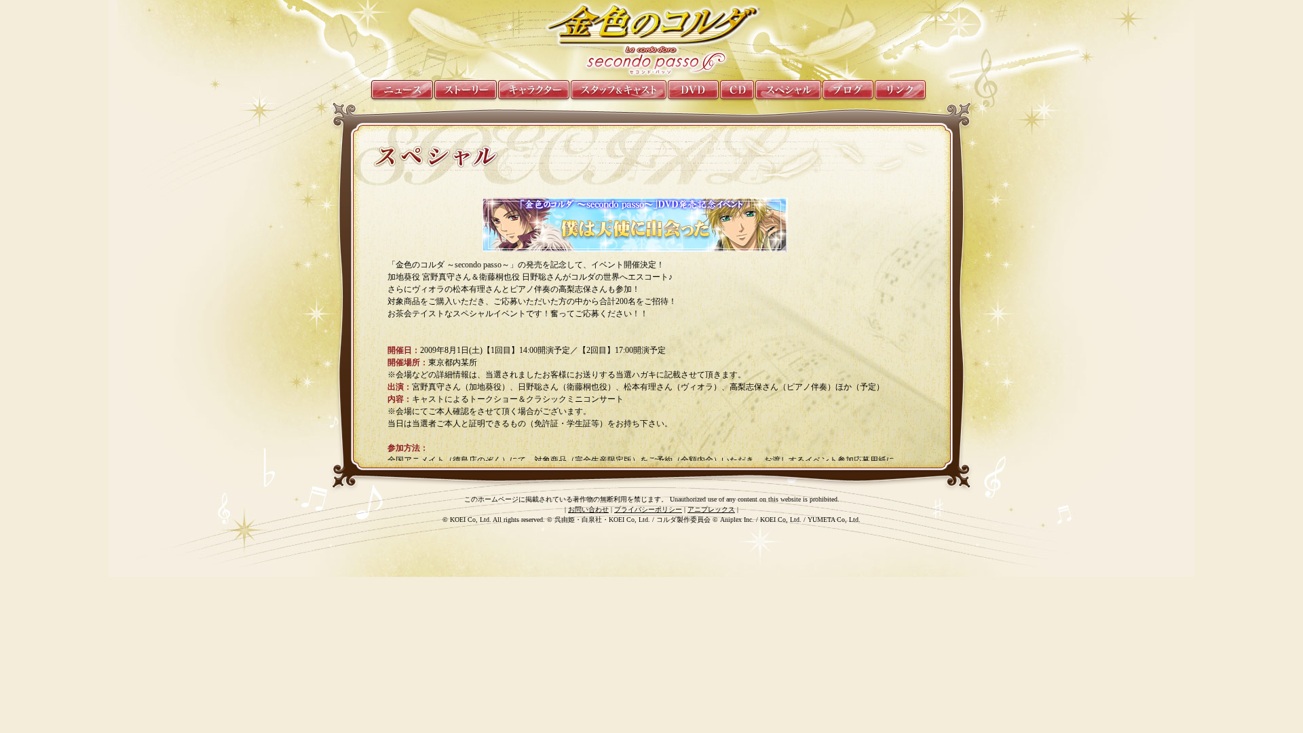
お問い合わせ (588, 509)
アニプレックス (711, 509)
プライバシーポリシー (648, 509)
